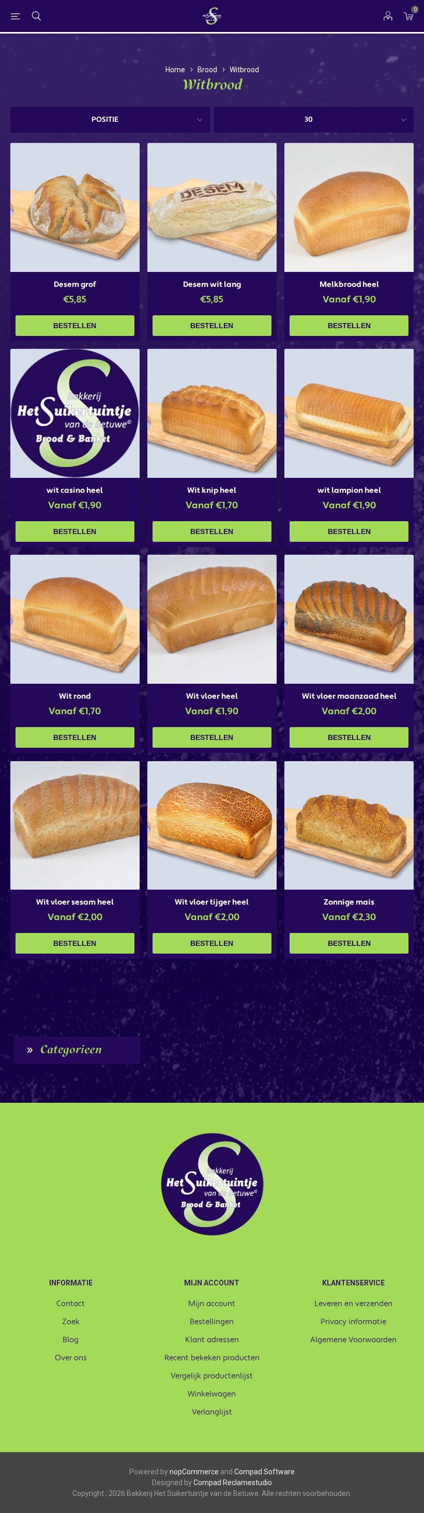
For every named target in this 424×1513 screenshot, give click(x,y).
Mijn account (211, 1304)
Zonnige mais (349, 902)
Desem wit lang (212, 284)
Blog (71, 1340)
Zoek (71, 1322)
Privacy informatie (353, 1322)
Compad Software (264, 1472)
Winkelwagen (212, 1394)
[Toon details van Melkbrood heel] (349, 207)
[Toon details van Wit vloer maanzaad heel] (349, 619)
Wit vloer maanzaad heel (349, 696)
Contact (70, 1304)
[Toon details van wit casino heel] (75, 413)
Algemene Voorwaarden (353, 1340)
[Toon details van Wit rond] (75, 619)
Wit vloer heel (212, 696)
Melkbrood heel (349, 284)
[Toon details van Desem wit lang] (212, 207)
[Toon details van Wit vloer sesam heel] (75, 825)
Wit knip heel (211, 490)
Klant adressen (212, 1340)
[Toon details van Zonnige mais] (349, 825)
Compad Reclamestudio (232, 1482)
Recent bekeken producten (212, 1358)
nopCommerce (194, 1472)
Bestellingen (212, 1322)
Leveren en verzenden (353, 1304)
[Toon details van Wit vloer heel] (212, 619)
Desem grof (75, 284)
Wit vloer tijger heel (212, 902)
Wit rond (74, 696)
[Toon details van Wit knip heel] (212, 413)
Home (175, 70)
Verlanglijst (212, 1412)
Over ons (71, 1358)
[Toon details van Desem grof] (75, 207)
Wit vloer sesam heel (75, 902)
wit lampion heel (349, 490)
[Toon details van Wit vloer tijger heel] (212, 825)
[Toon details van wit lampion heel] (349, 413)
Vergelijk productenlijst (212, 1376)
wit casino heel (75, 490)
